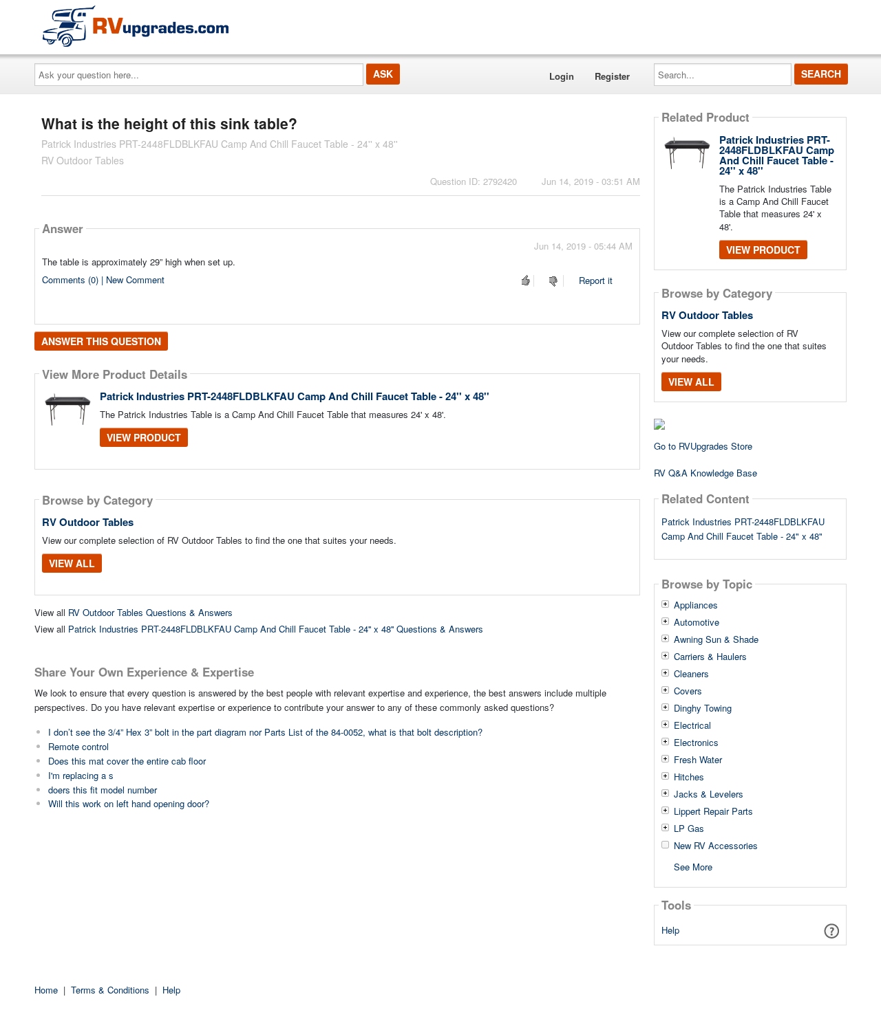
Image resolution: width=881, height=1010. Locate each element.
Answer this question (101, 341)
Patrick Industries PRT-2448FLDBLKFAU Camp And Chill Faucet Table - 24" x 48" (743, 528)
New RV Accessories (716, 845)
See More (693, 866)
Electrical (692, 725)
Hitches (689, 777)
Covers (688, 691)
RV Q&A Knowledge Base (705, 472)
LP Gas (689, 828)
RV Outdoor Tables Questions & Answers (150, 612)
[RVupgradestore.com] (135, 25)
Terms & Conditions (110, 989)
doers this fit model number (102, 789)
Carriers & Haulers (710, 656)
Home (46, 989)
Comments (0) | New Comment (103, 279)
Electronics (696, 742)
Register (612, 76)
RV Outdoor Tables (88, 521)
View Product (144, 437)
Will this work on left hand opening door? (128, 803)
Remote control (78, 746)
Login (561, 76)
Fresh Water (698, 760)
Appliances (696, 605)
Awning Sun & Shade (716, 639)
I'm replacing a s (81, 775)
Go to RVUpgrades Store (703, 445)
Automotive (696, 622)
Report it (596, 280)
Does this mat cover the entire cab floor (127, 760)
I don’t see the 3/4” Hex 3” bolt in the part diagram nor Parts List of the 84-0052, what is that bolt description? (265, 731)
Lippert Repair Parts (713, 811)
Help (670, 929)
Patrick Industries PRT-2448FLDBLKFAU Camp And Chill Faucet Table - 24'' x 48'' (294, 396)
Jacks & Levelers (708, 794)
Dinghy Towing (703, 708)
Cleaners (691, 674)
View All (72, 563)
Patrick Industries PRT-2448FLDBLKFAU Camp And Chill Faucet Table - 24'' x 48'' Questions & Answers (275, 628)
